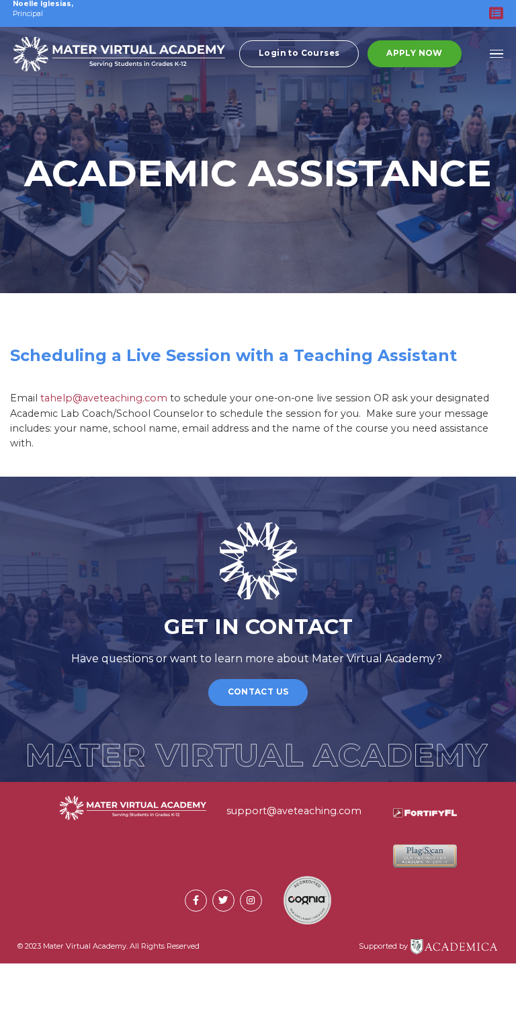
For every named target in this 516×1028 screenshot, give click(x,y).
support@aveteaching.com (293, 811)
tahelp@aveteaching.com (103, 398)
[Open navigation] (497, 53)
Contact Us (258, 692)
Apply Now (414, 53)
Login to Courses (299, 53)
